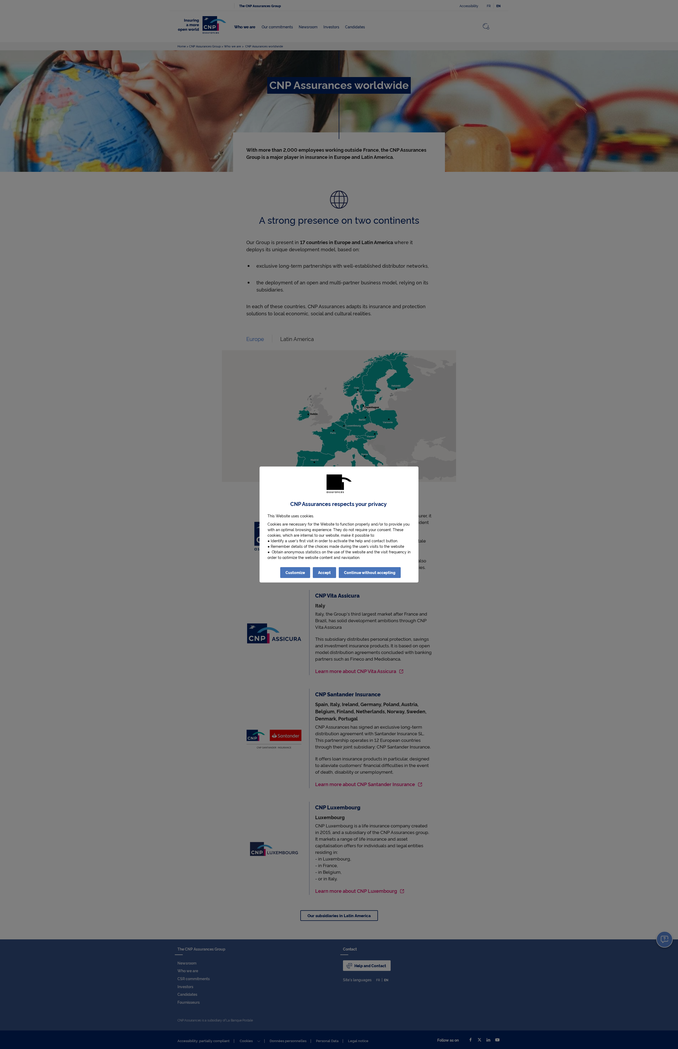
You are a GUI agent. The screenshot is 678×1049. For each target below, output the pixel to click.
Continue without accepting (369, 572)
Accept (324, 572)
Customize (295, 572)
